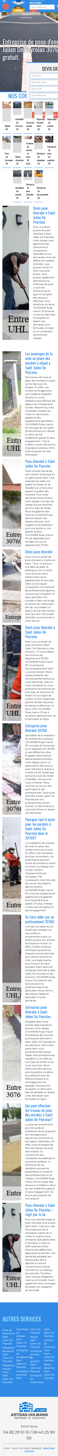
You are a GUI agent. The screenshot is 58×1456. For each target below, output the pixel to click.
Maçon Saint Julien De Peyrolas (35, 1341)
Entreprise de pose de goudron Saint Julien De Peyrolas (36, 1361)
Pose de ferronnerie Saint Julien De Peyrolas (8, 1337)
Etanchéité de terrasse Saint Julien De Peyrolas (22, 1338)
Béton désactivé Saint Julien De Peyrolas (49, 1371)
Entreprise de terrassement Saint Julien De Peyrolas (22, 1359)
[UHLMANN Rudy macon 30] (29, 1410)
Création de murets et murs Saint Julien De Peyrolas (49, 1350)
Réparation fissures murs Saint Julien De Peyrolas (8, 1374)
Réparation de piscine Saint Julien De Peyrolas (8, 1354)
